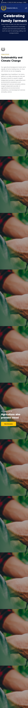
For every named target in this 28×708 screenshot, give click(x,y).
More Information (20, 424)
